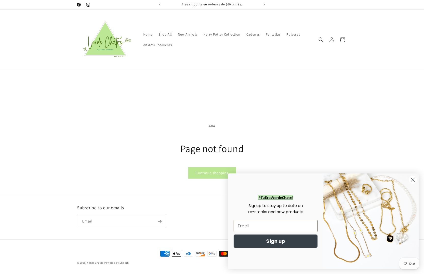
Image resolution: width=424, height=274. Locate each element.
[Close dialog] (413, 179)
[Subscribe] (159, 221)
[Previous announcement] (159, 4)
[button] (321, 39)
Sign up (275, 241)
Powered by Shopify (117, 262)
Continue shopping (212, 172)
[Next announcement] (264, 4)
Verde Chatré (95, 262)
